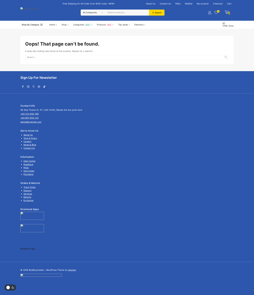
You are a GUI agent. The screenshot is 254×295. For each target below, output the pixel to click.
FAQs (178, 3)
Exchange (28, 200)
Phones (79, 254)
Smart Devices (91, 254)
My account (203, 3)
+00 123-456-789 (29, 114)
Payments (28, 174)
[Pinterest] (39, 86)
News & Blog (30, 144)
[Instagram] (28, 86)
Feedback (28, 164)
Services (28, 194)
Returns (27, 197)
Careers (27, 141)
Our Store (69, 254)
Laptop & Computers (51, 254)
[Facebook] (22, 86)
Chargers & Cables (30, 254)
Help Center (29, 161)
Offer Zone (228, 26)
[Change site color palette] (10, 287)
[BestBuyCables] (42, 12)
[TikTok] (44, 86)
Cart (229, 3)
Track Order (30, 187)
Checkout (218, 3)
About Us (150, 3)
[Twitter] (33, 86)
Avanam (72, 270)
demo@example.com (30, 122)
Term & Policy (30, 138)
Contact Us (165, 3)
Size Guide (29, 171)
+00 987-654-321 (29, 118)
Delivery (28, 190)
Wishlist (188, 3)
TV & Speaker (107, 254)
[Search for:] (127, 57)
